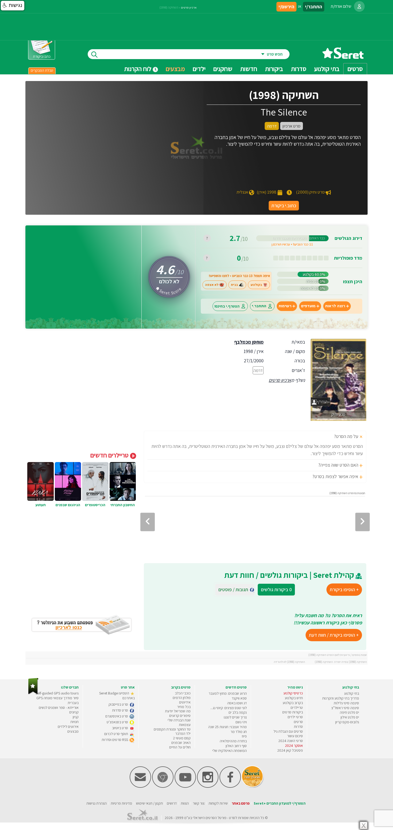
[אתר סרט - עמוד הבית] (343, 57)
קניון (76, 716)
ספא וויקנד (239, 698)
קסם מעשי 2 (182, 738)
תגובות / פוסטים (234, 589)
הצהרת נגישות (96, 803)
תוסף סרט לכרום (116, 733)
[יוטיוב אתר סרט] (185, 787)
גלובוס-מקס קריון (347, 722)
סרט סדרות (120, 710)
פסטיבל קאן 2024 (290, 750)
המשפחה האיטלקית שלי (229, 750)
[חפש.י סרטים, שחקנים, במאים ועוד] (93, 54)
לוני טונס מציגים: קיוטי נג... (228, 707)
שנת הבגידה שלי (179, 720)
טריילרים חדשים (110, 455)
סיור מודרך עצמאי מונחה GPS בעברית (57, 700)
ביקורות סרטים (292, 712)
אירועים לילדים (68, 726)
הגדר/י (322, 402)
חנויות (74, 721)
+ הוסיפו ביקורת (344, 589)
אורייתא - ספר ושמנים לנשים (59, 707)
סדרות (298, 726)
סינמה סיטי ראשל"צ (345, 707)
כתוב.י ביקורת (283, 205)
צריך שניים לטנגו (235, 717)
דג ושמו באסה (237, 703)
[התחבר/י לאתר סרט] (359, 6)
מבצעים (175, 68)
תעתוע (41, 504)
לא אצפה (211, 284)
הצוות (185, 803)
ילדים (199, 68)
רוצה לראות (335, 306)
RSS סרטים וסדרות (115, 739)
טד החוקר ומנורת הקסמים (172, 729)
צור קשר (199, 803)
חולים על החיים (180, 747)
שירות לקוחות (218, 803)
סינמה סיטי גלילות (346, 703)
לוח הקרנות (138, 68)
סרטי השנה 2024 (290, 740)
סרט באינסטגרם (117, 716)
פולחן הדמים (182, 697)
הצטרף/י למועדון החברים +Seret (280, 803)
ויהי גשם (241, 722)
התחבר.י (259, 306)
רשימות (285, 306)
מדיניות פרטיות (121, 803)
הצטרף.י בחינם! (227, 306)
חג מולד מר (238, 731)
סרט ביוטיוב (120, 727)
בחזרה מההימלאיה (233, 741)
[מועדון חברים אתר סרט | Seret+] (140, 787)
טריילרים (297, 707)
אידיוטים (185, 702)
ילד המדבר (183, 733)
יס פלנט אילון (350, 717)
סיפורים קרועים (180, 715)
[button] (12, 5)
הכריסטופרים (95, 504)
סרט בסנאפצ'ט (118, 722)
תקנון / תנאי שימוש (149, 803)
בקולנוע (256, 284)
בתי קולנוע (351, 693)
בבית (234, 284)
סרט (232, 817)
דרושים (172, 803)
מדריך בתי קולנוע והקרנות (340, 698)
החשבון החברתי (122, 504)
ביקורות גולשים (276, 589)
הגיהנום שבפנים (68, 504)
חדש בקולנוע (294, 697)
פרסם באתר (241, 803)
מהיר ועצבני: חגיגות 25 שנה (227, 726)
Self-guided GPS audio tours (57, 693)
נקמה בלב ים (238, 712)
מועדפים (308, 306)
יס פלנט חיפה (349, 712)
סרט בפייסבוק (119, 704)
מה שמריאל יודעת (178, 711)
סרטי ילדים (295, 716)
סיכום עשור (295, 735)
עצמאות (185, 724)
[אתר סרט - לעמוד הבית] (33, 693)
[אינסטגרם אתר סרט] (207, 787)
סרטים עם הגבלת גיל (288, 731)
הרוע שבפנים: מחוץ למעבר (228, 693)
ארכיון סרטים (280, 380)
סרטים (298, 721)
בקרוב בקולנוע (293, 702)
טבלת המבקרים (42, 70)
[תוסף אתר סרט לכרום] (163, 787)
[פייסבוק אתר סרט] (230, 787)
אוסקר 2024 (294, 745)
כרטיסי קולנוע (293, 693)
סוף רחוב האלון (236, 745)
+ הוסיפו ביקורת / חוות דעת (334, 635)
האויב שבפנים (181, 742)
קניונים (74, 712)
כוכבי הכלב (183, 693)
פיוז (244, 736)
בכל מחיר (184, 706)
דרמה (258, 370)
